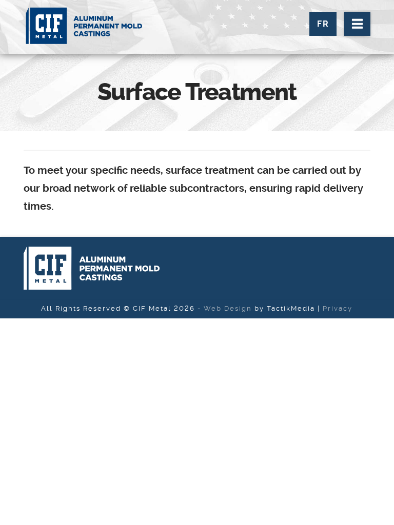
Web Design (228, 308)
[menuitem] (323, 24)
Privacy (337, 308)
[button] (357, 24)
